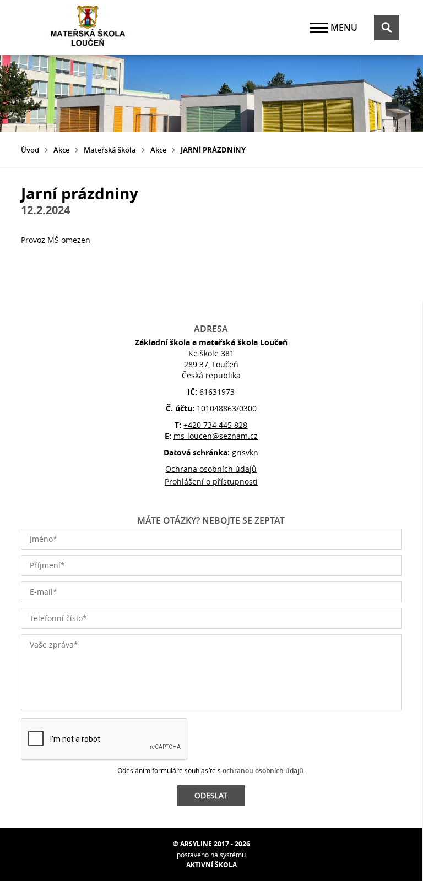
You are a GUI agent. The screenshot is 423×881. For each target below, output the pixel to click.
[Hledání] (386, 27)
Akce (61, 150)
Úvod (30, 150)
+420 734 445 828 (215, 425)
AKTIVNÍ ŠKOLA (211, 864)
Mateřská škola (110, 150)
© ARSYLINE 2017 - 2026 (211, 844)
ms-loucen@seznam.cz (215, 436)
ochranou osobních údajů (263, 770)
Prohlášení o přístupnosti (211, 481)
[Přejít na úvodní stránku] (87, 28)
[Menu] (319, 28)
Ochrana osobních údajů (211, 469)
